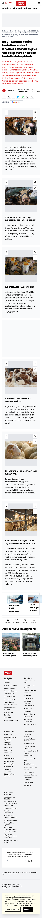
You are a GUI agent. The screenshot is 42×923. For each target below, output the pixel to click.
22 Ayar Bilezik (9, 761)
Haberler (5, 31)
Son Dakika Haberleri (8, 679)
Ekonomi (17, 8)
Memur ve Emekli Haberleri (10, 708)
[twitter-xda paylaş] (9, 97)
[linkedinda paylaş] (18, 97)
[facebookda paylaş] (4, 97)
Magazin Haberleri (10, 691)
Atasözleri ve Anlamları (8, 793)
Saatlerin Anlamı (10, 737)
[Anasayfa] (8, 673)
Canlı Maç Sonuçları (8, 770)
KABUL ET (27, 909)
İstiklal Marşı (28, 693)
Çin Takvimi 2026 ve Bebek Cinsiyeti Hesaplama (10, 803)
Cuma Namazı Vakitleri (29, 686)
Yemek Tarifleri (9, 732)
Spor (35, 8)
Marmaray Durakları (28, 779)
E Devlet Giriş (28, 698)
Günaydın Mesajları (7, 743)
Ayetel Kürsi (8, 734)
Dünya (27, 8)
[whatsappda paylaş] (23, 97)
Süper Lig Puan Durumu (9, 775)
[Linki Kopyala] (32, 97)
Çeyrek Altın (8, 750)
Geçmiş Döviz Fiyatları (9, 824)
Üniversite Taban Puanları (30, 740)
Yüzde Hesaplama (10, 820)
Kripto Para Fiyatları (11, 720)
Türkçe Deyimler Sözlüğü (9, 798)
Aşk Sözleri (8, 740)
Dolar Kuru (7, 715)
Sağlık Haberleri (9, 699)
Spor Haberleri (9, 694)
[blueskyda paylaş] (13, 97)
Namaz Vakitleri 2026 (29, 682)
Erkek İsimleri (28, 782)
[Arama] (3, 3)
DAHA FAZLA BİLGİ (12, 909)
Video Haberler (29, 732)
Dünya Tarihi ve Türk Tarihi (29, 747)
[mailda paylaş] (27, 97)
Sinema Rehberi (29, 714)
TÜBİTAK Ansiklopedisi (28, 755)
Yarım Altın (8, 753)
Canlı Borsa (28, 678)
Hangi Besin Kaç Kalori (30, 759)
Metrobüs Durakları (30, 775)
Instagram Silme (30, 724)
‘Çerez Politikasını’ (27, 903)
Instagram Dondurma (28, 720)
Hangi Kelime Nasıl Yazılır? (30, 768)
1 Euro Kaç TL (8, 767)
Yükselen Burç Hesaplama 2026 (10, 816)
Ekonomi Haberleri (10, 685)
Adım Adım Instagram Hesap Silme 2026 (10, 836)
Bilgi (11, 31)
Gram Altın (8, 747)
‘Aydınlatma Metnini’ (12, 905)
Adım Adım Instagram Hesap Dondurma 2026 (10, 829)
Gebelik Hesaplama (8, 812)
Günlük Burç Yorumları (28, 702)
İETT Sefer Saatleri (10, 808)
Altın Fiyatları (8, 712)
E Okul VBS (27, 696)
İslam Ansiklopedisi (31, 751)
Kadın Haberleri (9, 702)
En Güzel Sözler (29, 772)
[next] (38, 646)
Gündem (6, 8)
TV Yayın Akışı (29, 717)
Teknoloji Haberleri (10, 705)
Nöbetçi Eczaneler (30, 690)
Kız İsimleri (27, 785)
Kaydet (30, 861)
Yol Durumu (28, 711)
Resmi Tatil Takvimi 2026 (11, 841)
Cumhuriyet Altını (10, 758)
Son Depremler (29, 706)
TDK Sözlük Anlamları (27, 735)
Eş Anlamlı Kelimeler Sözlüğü (30, 764)
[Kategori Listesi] (39, 3)
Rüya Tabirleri (29, 744)
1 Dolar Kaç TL (9, 764)
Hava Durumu (29, 708)
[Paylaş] (35, 112)
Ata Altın (7, 756)
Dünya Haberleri (9, 696)
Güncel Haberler (9, 688)
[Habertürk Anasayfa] (21, 3)
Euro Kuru (7, 718)
